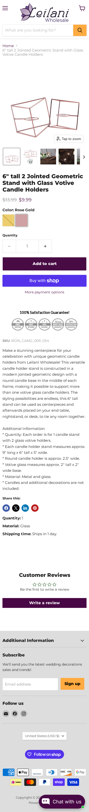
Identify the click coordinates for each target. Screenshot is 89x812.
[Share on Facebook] (6, 508)
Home (8, 46)
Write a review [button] (44, 602)
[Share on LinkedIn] (25, 508)
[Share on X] (16, 508)
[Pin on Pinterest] (35, 508)
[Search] (80, 30)
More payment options (44, 292)
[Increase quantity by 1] (45, 246)
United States (42, 736)
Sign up (72, 683)
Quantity (10, 235)
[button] (11, 156)
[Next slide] (84, 156)
